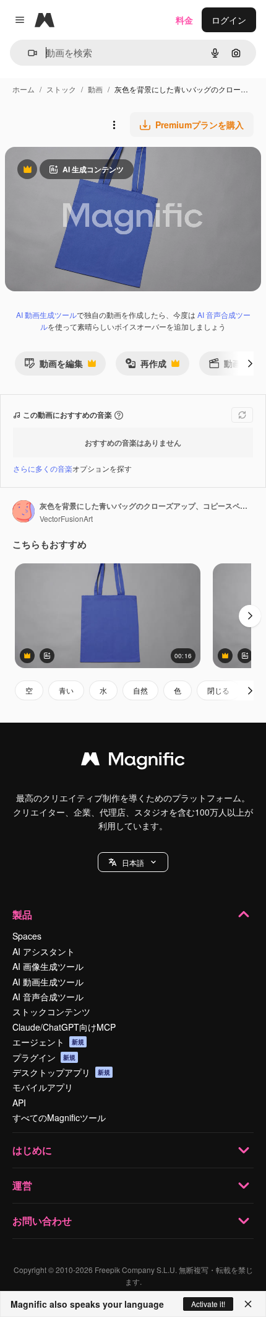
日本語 (133, 862)
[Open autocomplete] (28, 53)
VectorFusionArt (66, 518)
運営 (22, 1185)
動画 (95, 89)
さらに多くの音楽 (42, 468)
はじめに (32, 1150)
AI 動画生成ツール (46, 314)
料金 (184, 20)
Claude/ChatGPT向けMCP (64, 1027)
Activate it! (208, 1303)
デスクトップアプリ (61, 1072)
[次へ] (250, 363)
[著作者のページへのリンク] (23, 512)
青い (66, 690)
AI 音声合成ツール (48, 996)
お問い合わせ (42, 1220)
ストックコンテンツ (51, 1011)
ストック (61, 89)
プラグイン (43, 1057)
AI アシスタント (43, 951)
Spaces (26, 936)
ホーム (23, 89)
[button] (133, 862)
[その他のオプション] (113, 124)
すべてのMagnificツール (59, 1117)
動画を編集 (53, 366)
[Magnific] (133, 761)
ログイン (229, 20)
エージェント (48, 1042)
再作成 (145, 366)
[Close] (248, 1304)
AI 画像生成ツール (48, 966)
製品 (22, 914)
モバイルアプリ (42, 1087)
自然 (140, 690)
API (19, 1102)
